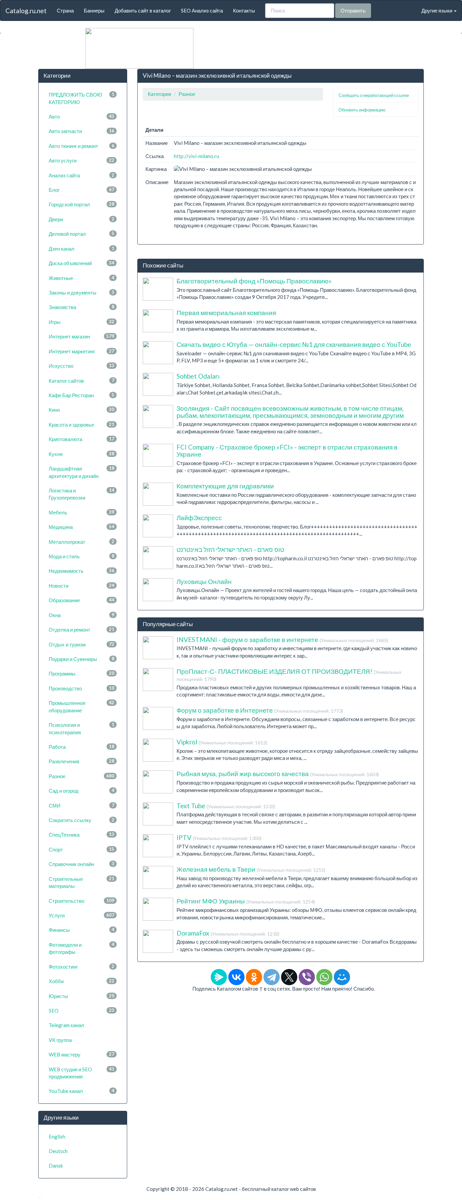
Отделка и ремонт (81, 630)
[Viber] (307, 977)
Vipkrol (222, 742)
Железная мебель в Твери (251, 869)
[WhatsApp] (324, 977)
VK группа (60, 1040)
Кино (81, 410)
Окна (81, 615)
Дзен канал (81, 249)
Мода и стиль (81, 556)
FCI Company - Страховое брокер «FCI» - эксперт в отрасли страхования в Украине (287, 450)
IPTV (219, 837)
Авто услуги (81, 160)
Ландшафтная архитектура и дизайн (81, 472)
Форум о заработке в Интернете (260, 710)
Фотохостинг (81, 967)
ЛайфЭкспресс (199, 517)
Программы (81, 673)
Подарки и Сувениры (81, 659)
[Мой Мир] (342, 977)
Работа (81, 747)
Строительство (81, 901)
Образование (81, 600)
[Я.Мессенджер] (219, 977)
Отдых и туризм (81, 644)
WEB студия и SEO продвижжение (81, 1072)
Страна (65, 10)
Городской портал (81, 204)
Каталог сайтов (81, 381)
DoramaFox (228, 933)
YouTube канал (81, 1091)
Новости (81, 586)
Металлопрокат (81, 542)
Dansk (56, 1166)
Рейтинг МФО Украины (246, 901)
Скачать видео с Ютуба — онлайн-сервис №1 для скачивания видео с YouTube (294, 344)
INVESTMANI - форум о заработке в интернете (282, 639)
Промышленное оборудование (81, 706)
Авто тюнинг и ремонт (81, 146)
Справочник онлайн (81, 864)
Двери (81, 219)
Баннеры (94, 10)
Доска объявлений (81, 263)
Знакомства (81, 307)
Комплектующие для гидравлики (225, 486)
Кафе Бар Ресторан (81, 395)
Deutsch (58, 1151)
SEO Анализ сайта (202, 10)
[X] (289, 977)
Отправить (353, 10)
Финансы (81, 930)
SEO (81, 1010)
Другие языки (437, 10)
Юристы (81, 996)
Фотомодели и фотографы (81, 948)
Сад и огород (81, 791)
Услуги (81, 915)
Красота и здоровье (81, 425)
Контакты (244, 10)
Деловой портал (81, 234)
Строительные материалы (81, 882)
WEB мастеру (81, 1054)
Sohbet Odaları (198, 376)
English (57, 1136)
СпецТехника (81, 835)
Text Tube (226, 806)
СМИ (81, 805)
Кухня (81, 454)
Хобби (81, 981)
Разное (81, 776)
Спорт (81, 849)
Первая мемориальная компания (226, 312)
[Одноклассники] (254, 977)
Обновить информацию (362, 109)
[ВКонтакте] (236, 977)
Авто (81, 116)
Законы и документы (81, 292)
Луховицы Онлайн (204, 581)
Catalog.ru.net (26, 11)
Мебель (81, 512)
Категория (159, 94)
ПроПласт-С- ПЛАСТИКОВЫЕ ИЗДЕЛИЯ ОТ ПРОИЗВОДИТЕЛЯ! (289, 674)
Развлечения (81, 761)
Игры (81, 322)
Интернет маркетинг (81, 351)
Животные (81, 278)
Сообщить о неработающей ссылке (374, 95)
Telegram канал (66, 1025)
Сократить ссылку (81, 820)
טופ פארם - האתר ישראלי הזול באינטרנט (230, 549)
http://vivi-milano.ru (196, 156)
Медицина (81, 527)
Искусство (81, 366)
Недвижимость (81, 571)
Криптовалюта (81, 439)
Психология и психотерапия (81, 728)
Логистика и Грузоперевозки (81, 494)
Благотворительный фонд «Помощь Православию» (254, 281)
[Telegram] (271, 977)
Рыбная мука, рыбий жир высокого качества (278, 773)
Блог (81, 190)
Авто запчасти (81, 131)
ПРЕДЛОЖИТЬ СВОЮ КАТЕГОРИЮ (81, 98)
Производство (81, 688)
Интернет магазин (81, 336)
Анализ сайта (81, 175)
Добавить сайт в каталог (143, 10)
